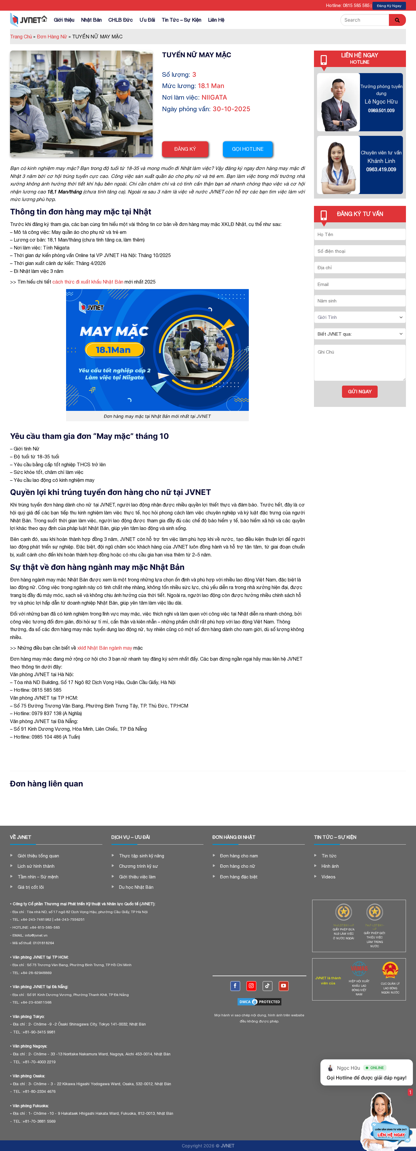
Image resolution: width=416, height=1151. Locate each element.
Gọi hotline (247, 149)
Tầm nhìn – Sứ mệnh (38, 876)
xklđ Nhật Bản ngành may (104, 648)
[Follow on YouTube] (284, 986)
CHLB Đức (120, 20)
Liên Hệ (216, 20)
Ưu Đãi (147, 20)
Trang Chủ (22, 36)
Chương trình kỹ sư (138, 866)
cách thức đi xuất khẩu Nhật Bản (87, 281)
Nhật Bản (91, 20)
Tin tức (329, 855)
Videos (329, 876)
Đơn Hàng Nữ (54, 36)
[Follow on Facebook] (235, 986)
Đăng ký (185, 149)
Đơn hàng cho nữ (237, 866)
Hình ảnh (330, 866)
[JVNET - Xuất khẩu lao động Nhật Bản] (25, 19)
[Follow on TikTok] (268, 986)
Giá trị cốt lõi (31, 887)
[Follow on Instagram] (251, 986)
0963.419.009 (381, 169)
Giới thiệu (64, 20)
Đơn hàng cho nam (239, 855)
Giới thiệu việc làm (137, 876)
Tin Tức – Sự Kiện (181, 20)
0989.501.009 (381, 110)
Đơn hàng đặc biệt (239, 876)
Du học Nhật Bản (136, 887)
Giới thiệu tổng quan (38, 855)
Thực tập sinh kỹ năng (141, 855)
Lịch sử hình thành (36, 866)
